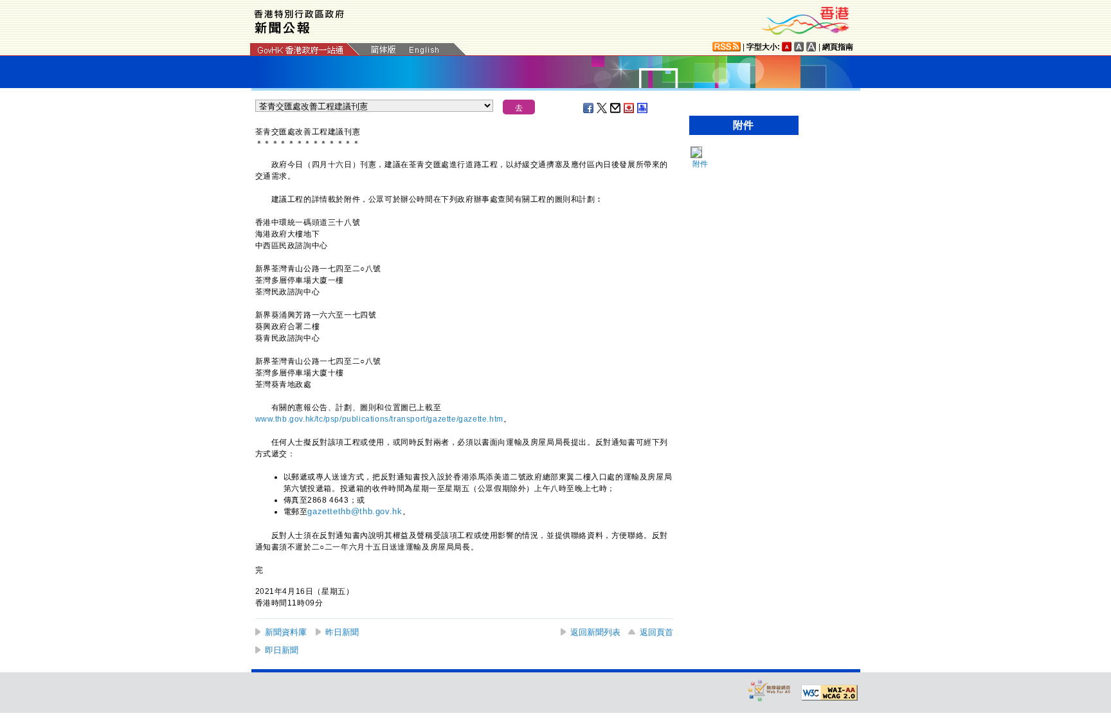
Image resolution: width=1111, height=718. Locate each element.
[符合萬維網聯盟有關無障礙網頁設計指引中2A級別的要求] (829, 693)
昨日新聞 (342, 632)
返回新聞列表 (595, 632)
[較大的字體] (799, 46)
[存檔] (629, 108)
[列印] (643, 108)
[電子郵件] (616, 108)
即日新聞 (281, 650)
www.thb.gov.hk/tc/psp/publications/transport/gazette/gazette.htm (379, 419)
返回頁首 (656, 632)
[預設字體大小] (787, 46)
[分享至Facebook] (589, 108)
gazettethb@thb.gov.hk (354, 511)
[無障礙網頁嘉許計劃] (769, 690)
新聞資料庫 (286, 632)
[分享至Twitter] (602, 108)
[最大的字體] (811, 46)
